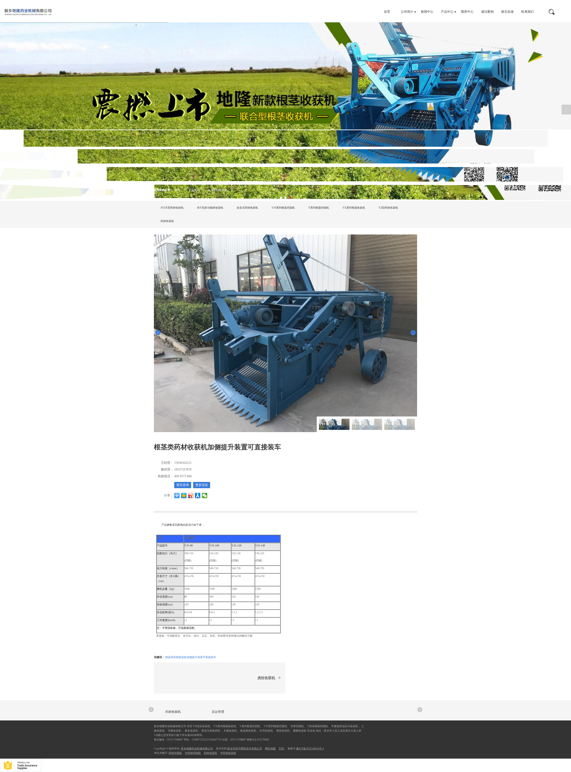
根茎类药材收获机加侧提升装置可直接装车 (190, 657)
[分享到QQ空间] (184, 495)
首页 (387, 11)
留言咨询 (182, 485)
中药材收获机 (228, 753)
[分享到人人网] (198, 495)
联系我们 (527, 11)
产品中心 (447, 11)
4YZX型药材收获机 (172, 207)
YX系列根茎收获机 (353, 207)
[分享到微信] (204, 495)
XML (282, 748)
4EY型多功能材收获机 (210, 207)
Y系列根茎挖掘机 (318, 207)
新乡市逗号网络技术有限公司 (244, 748)
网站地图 (270, 748)
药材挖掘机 (175, 753)
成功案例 (487, 11)
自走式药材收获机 (247, 207)
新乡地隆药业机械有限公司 (197, 748)
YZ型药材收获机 (388, 207)
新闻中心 (427, 11)
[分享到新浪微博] (191, 495)
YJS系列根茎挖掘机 (220, 190)
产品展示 (194, 190)
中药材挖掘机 (193, 753)
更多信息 (201, 485)
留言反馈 (507, 11)
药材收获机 (167, 221)
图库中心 (467, 11)
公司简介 (407, 11)
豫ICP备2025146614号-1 (310, 748)
